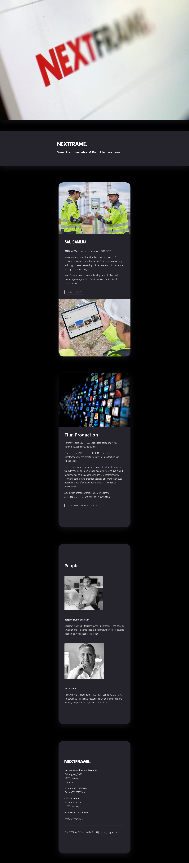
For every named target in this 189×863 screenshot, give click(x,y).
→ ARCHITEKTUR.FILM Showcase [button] (84, 505)
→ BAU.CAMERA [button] (75, 292)
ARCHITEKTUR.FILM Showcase (79, 496)
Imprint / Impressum (109, 832)
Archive (106, 496)
